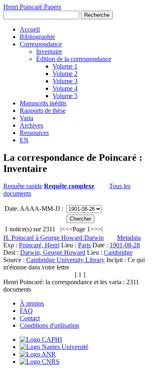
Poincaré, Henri (39, 245)
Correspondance (41, 44)
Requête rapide (22, 186)
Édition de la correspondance (73, 58)
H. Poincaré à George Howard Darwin (53, 237)
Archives (31, 125)
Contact (30, 318)
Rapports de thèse (43, 110)
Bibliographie (37, 36)
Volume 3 (65, 81)
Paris (84, 245)
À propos (32, 303)
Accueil (30, 29)
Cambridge (118, 252)
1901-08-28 (125, 245)
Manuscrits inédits (43, 103)
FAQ (26, 310)
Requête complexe (69, 186)
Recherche (97, 15)
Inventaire (49, 51)
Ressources (34, 132)
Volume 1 (65, 66)
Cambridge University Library (65, 259)
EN (24, 140)
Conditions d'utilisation (49, 325)
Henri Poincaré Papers (32, 6)
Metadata (129, 237)
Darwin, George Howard (52, 252)
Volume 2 (65, 73)
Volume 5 (65, 95)
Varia (26, 117)
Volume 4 (65, 88)
